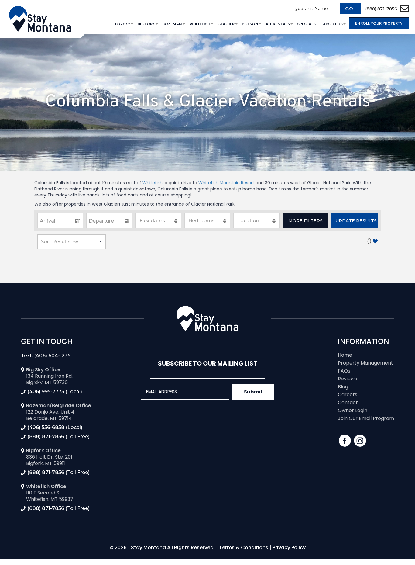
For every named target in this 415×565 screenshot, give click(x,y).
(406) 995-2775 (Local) (54, 391)
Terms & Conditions (243, 547)
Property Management (365, 362)
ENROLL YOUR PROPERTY (379, 23)
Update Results (356, 221)
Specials (306, 24)
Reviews (347, 378)
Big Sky (122, 24)
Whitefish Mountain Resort (226, 183)
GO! (350, 8)
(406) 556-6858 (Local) (54, 427)
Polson (250, 24)
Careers (347, 394)
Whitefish (199, 24)
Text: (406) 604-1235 (45, 356)
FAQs (344, 370)
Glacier (226, 24)
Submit (253, 391)
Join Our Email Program (366, 418)
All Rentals (278, 24)
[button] (306, 220)
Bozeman (172, 24)
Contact (348, 402)
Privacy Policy (289, 547)
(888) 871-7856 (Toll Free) (58, 436)
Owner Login (352, 410)
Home (345, 355)
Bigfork (146, 24)
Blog (343, 386)
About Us (333, 24)
